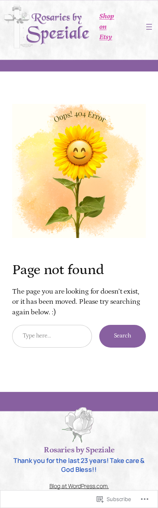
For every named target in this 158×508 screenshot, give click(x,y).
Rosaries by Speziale (79, 449)
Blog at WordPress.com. (79, 486)
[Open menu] (149, 27)
